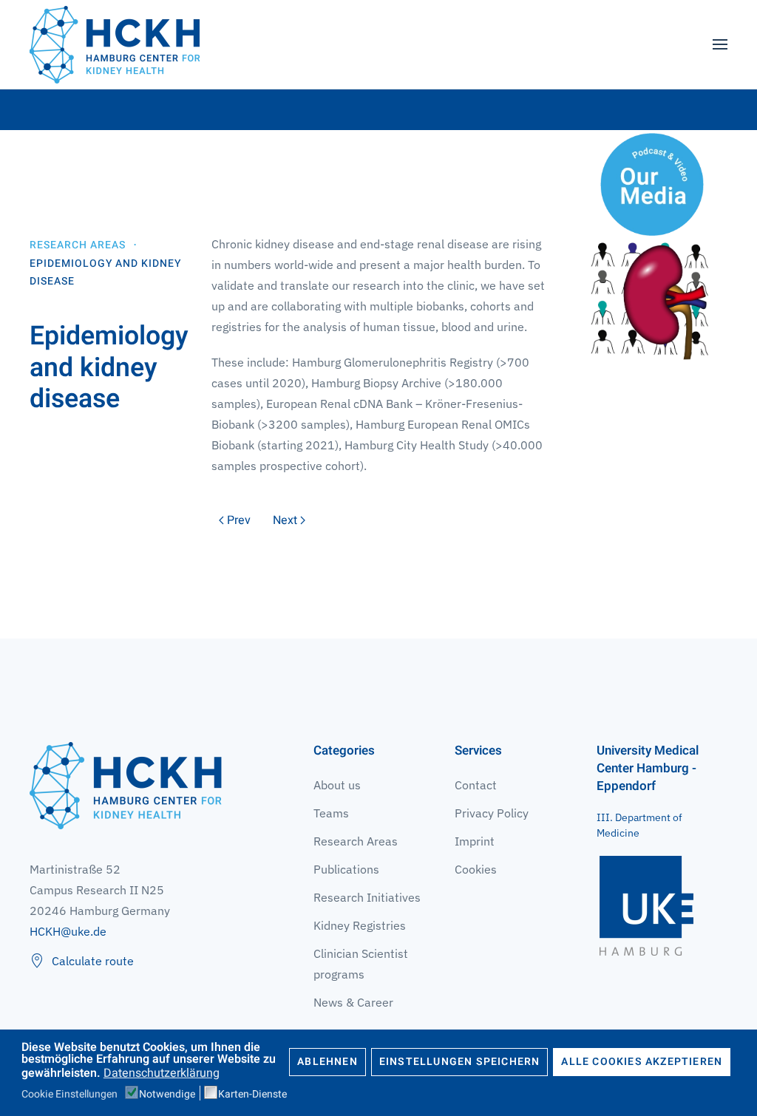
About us (337, 785)
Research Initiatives (367, 897)
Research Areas (355, 841)
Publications (346, 869)
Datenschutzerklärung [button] (161, 1073)
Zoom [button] (651, 300)
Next (285, 520)
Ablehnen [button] (327, 1061)
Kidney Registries (359, 925)
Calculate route (93, 960)
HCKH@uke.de (68, 931)
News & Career (353, 1002)
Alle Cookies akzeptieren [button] (641, 1061)
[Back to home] (115, 44)
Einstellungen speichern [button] (459, 1061)
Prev (239, 520)
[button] (720, 44)
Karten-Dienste (252, 1094)
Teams (331, 813)
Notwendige (167, 1094)
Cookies (476, 869)
